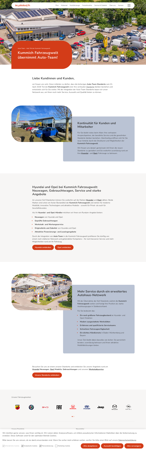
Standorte (90, 87)
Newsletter (80, 429)
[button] (72, 416)
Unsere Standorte (17, 429)
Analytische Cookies (30, 446)
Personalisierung (47, 446)
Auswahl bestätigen (112, 446)
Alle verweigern (134, 446)
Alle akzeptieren (90, 446)
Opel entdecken (64, 247)
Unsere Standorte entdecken (47, 375)
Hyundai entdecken (43, 247)
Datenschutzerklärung (127, 440)
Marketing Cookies (64, 446)
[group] (17, 407)
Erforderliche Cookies (12, 446)
